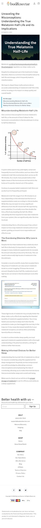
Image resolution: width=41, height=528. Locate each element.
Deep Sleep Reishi (20, 444)
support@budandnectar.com (20, 421)
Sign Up (32, 406)
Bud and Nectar (20, 496)
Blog (20, 464)
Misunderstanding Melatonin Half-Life (15, 101)
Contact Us (20, 476)
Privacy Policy (20, 473)
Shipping (20, 427)
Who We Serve (20, 461)
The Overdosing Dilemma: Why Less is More (17, 103)
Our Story (20, 454)
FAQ (20, 430)
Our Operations (20, 458)
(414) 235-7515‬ (20, 418)
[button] (2, 3)
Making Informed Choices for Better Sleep (16, 105)
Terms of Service (20, 470)
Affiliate (20, 467)
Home (20, 441)
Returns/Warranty (21, 424)
